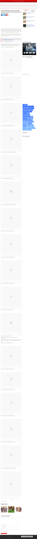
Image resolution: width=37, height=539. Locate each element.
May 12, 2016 (10, 41)
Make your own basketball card (31, 20)
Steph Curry (25, 113)
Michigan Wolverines (27, 120)
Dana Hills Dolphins (25, 128)
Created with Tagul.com (29, 57)
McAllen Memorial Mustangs (31, 128)
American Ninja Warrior (28, 106)
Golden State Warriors (27, 111)
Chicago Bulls (25, 123)
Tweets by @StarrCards (26, 74)
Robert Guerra (30, 118)
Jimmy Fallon (32, 126)
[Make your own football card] (24, 17)
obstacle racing (31, 108)
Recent (33, 10)
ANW (26, 108)
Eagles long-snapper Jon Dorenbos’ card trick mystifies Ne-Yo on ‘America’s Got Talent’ (31, 25)
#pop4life (5, 39)
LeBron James (26, 110)
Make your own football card (30, 16)
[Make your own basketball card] (24, 21)
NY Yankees (28, 126)
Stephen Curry (25, 121)
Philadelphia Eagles (29, 129)
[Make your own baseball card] (24, 13)
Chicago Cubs (24, 129)
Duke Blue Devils (31, 121)
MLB (26, 104)
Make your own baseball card (30, 12)
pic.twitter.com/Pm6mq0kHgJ (10, 39)
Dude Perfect (25, 118)
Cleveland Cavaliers (26, 115)
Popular (26, 10)
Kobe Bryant (24, 126)
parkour (31, 110)
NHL (28, 113)
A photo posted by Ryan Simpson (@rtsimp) (7, 202)
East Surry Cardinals (26, 116)
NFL (24, 108)
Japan (32, 116)
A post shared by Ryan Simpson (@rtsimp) (7, 71)
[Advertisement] (29, 35)
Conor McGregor (30, 123)
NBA (24, 104)
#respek (3, 39)
